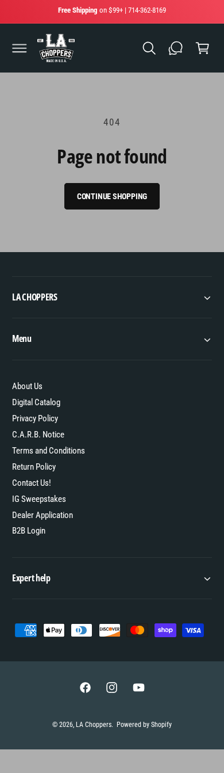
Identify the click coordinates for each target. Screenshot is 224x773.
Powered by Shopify (144, 725)
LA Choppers (93, 725)
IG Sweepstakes (39, 499)
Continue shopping (112, 196)
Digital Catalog (36, 402)
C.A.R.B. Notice (38, 434)
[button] (19, 48)
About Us (27, 386)
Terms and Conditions (48, 450)
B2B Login (28, 531)
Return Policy (34, 467)
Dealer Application (42, 515)
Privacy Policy (35, 418)
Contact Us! (31, 483)
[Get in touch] (176, 48)
